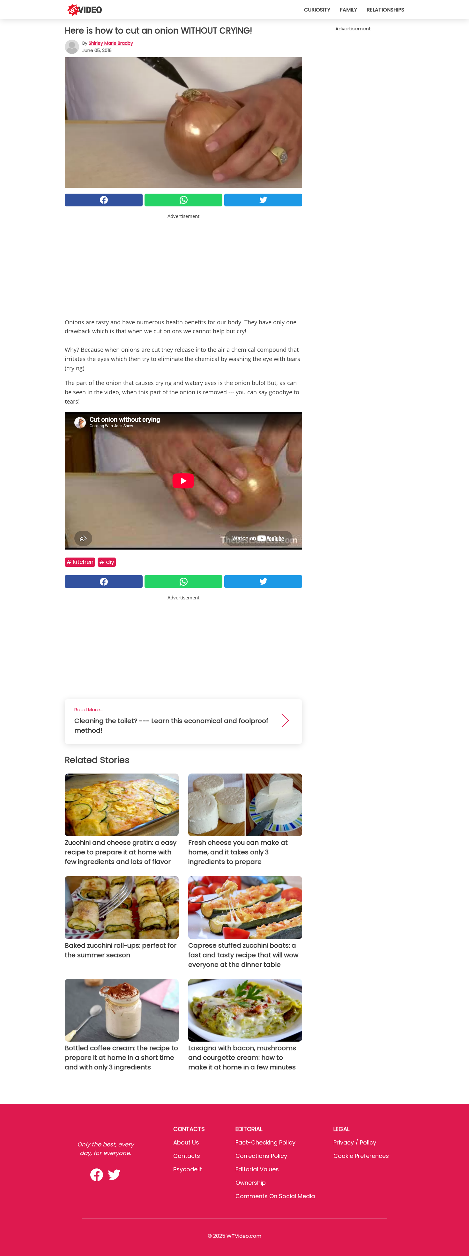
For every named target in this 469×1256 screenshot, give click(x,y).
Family (348, 9)
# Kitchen (79, 562)
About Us (186, 1142)
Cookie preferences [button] (361, 1156)
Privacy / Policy (354, 1142)
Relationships (385, 9)
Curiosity (317, 9)
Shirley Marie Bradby (111, 43)
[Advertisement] (183, 264)
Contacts (186, 1156)
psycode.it (187, 1169)
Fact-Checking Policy (265, 1142)
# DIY (106, 562)
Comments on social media (275, 1196)
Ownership (250, 1183)
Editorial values (257, 1169)
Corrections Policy (261, 1156)
